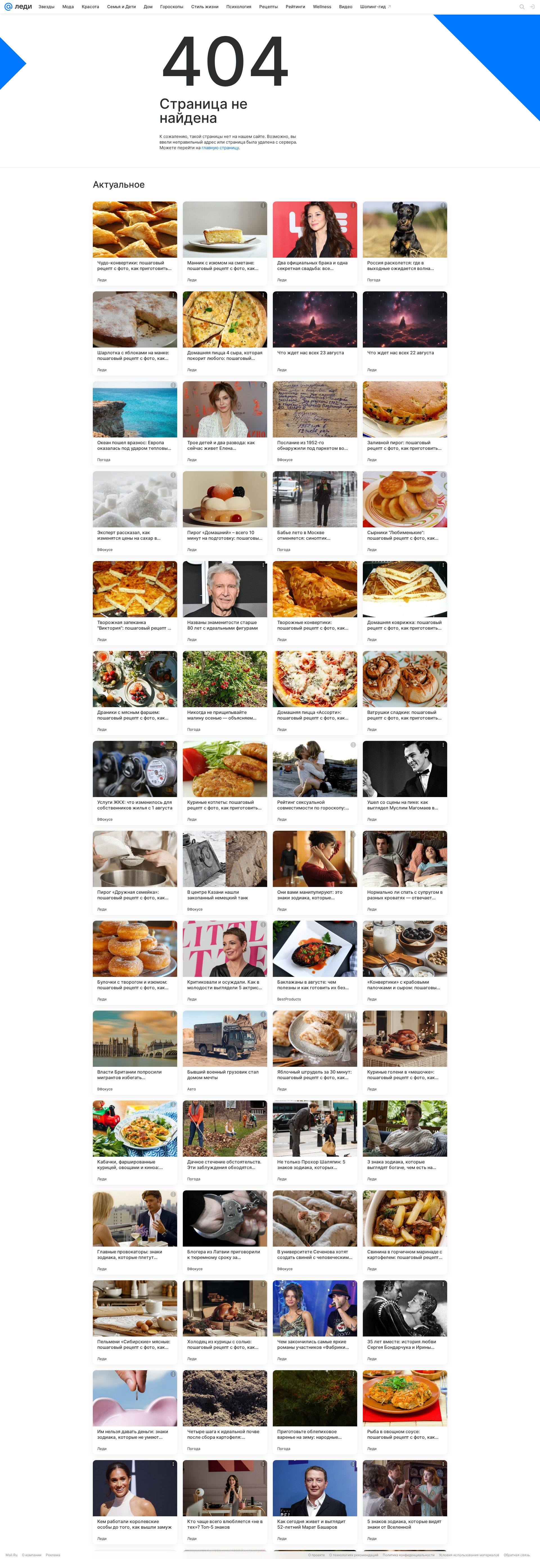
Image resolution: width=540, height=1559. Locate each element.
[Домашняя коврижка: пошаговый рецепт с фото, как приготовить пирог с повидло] (405, 603)
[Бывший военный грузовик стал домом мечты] (225, 1053)
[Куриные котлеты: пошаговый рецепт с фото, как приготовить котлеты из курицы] (225, 783)
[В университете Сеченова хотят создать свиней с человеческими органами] (315, 1232)
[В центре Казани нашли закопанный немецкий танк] (225, 873)
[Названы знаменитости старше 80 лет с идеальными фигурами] (225, 603)
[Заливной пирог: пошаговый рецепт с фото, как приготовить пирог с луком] (405, 423)
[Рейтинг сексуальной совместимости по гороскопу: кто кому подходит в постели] (315, 783)
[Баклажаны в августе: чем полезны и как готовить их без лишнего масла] (315, 963)
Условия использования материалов (469, 1555)
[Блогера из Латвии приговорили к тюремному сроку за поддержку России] (225, 1232)
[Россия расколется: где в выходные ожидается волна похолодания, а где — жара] (405, 243)
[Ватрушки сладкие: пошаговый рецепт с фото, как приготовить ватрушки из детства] (405, 693)
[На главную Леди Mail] (22, 6)
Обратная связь (517, 1555)
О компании (31, 1555)
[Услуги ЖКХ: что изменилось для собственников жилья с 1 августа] (135, 783)
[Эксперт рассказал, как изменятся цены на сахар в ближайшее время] (135, 513)
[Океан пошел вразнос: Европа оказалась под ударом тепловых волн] (135, 423)
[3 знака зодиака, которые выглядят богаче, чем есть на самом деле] (405, 1142)
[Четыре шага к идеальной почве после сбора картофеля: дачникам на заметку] (225, 1412)
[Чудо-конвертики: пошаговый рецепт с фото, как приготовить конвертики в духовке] (135, 243)
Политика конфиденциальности (409, 1555)
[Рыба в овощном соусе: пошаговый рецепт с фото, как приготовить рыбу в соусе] (405, 1412)
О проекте (316, 1555)
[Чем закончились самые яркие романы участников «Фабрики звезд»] (315, 1322)
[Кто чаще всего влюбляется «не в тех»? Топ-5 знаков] (225, 1502)
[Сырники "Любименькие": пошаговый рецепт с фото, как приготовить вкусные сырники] (405, 513)
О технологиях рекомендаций (353, 1555)
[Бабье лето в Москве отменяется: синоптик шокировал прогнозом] (315, 513)
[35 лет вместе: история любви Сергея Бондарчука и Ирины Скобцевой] (405, 1322)
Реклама (53, 1555)
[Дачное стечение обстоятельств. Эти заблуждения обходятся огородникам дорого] (225, 1142)
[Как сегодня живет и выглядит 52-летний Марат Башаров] (315, 1502)
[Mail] (8, 6)
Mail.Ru (11, 1555)
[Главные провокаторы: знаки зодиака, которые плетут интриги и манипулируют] (135, 1232)
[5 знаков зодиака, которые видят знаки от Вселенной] (405, 1502)
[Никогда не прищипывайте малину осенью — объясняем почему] (225, 693)
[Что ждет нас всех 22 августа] (405, 333)
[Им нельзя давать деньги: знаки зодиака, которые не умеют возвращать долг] (135, 1412)
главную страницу (220, 147)
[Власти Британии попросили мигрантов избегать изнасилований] (135, 1053)
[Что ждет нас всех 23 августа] (315, 333)
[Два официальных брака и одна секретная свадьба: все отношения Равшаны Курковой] (315, 243)
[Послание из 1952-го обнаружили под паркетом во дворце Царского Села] (315, 423)
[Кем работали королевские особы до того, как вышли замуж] (135, 1502)
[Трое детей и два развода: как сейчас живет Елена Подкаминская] (225, 423)
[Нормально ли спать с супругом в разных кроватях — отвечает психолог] (405, 873)
